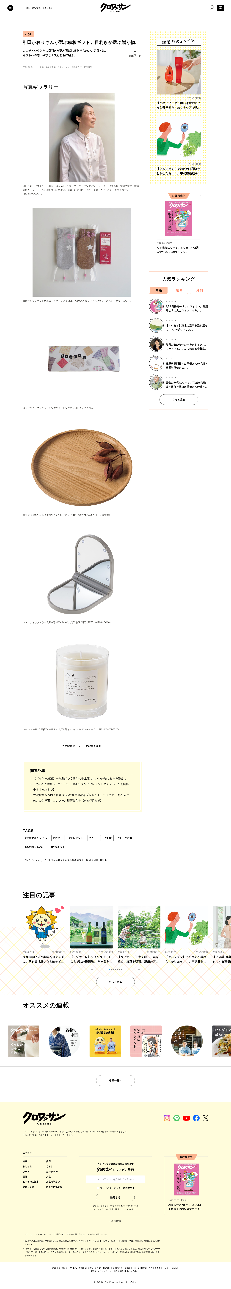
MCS (93, 1271)
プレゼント (76, 838)
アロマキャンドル (36, 838)
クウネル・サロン (162, 1268)
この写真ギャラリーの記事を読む (81, 746)
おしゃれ (27, 1166)
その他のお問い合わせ (97, 1234)
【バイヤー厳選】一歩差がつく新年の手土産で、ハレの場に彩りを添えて (79, 778)
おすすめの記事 (31, 1181)
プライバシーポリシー (126, 1206)
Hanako (107, 1268)
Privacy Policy (131, 1271)
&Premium (117, 1268)
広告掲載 (119, 1271)
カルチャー (52, 1171)
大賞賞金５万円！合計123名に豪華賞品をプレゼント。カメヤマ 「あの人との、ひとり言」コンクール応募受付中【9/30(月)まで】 (81, 797)
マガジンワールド (105, 1271)
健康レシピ (28, 1187)
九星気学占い (53, 1181)
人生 (48, 1176)
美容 (48, 1161)
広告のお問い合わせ (76, 1234)
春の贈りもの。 (34, 847)
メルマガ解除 (115, 1221)
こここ (175, 1268)
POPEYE (73, 1268)
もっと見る (178, 399)
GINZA (98, 1268)
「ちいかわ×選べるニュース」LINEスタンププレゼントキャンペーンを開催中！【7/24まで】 (81, 786)
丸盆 (108, 838)
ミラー (94, 838)
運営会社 (60, 1234)
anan (54, 1268)
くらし (29, 34)
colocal (136, 1268)
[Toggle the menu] (10, 8)
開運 (25, 1176)
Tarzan (127, 1268)
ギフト (58, 838)
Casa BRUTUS (86, 1268)
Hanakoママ (147, 1268)
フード (26, 1171)
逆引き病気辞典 (54, 1187)
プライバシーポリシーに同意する (117, 1188)
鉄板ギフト (58, 847)
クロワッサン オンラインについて (38, 1234)
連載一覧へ (115, 1080)
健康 (25, 1161)
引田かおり (125, 838)
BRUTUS (63, 1268)
